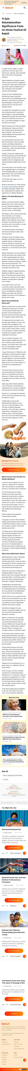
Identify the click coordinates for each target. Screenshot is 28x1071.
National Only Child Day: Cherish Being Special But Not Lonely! (13, 932)
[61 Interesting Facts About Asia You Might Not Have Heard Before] (14, 729)
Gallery (5, 63)
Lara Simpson (15, 40)
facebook (4, 1055)
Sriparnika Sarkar (8, 885)
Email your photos (14, 470)
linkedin (4, 1061)
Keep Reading (15, 847)
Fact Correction (23, 802)
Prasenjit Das (7, 938)
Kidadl (3, 13)
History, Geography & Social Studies (12, 713)
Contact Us (5, 1042)
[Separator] (24, 1060)
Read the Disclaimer (9, 802)
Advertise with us (6, 1044)
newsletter (17, 1046)
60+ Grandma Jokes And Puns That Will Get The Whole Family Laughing (11, 3)
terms (15, 1055)
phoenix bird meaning (11, 186)
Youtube (4, 1064)
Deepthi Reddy (18, 37)
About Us (16, 1042)
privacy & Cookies (18, 1057)
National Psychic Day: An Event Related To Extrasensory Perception (14, 880)
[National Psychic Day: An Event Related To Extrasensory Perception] (14, 866)
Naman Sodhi (8, 832)
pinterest (4, 1057)
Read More (24, 2)
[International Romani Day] (14, 818)
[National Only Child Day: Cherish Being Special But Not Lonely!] (14, 919)
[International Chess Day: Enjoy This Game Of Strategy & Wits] (14, 969)
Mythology (13, 905)
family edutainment (19, 1048)
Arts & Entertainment (15, 1004)
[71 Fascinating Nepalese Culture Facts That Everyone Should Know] (14, 751)
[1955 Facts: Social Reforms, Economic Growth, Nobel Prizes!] (14, 706)
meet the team (18, 1044)
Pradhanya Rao (18, 42)
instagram (4, 1059)
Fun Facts (8, 13)
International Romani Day (11, 829)
